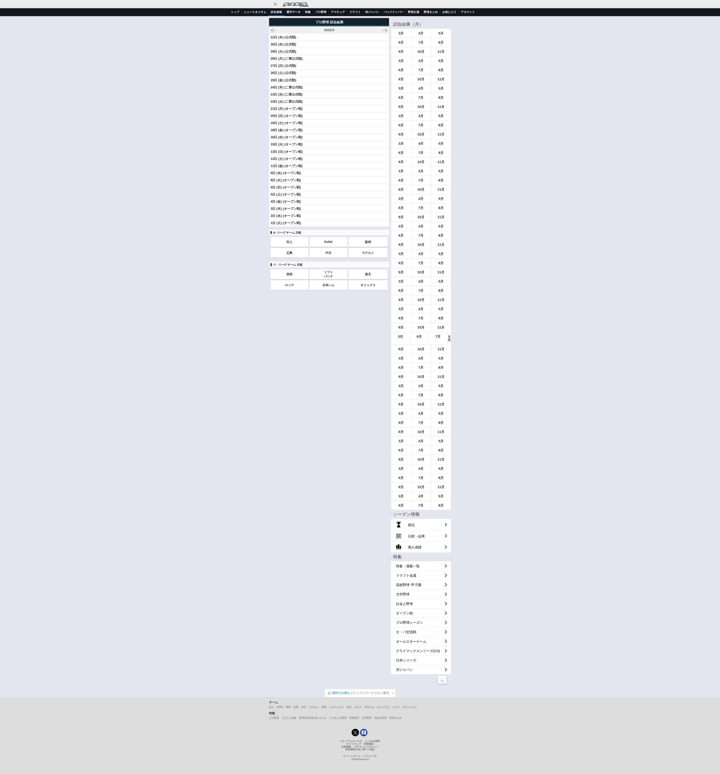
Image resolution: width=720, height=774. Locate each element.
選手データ (293, 12)
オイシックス (409, 706)
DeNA (328, 241)
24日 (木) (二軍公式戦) (287, 87)
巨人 (289, 241)
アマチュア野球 (337, 717)
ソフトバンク (328, 274)
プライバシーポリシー (366, 746)
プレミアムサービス (351, 741)
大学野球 (367, 717)
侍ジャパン (372, 12)
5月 (441, 33)
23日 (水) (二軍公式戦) (287, 94)
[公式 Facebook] (364, 732)
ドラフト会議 (289, 717)
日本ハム (328, 285)
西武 (289, 274)
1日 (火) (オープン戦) (286, 223)
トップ (235, 12)
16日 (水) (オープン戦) (287, 137)
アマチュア (338, 12)
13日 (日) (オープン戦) (287, 151)
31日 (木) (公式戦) (283, 37)
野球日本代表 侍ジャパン (313, 717)
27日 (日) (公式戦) (283, 65)
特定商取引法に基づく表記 (360, 749)
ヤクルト (368, 252)
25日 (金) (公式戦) (283, 80)
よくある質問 (372, 741)
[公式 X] (355, 732)
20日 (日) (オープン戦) (287, 115)
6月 (401, 42)
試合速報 (276, 12)
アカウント (468, 12)
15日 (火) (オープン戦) (287, 144)
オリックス (368, 285)
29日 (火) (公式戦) (283, 51)
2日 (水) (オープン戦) (286, 215)
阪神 (368, 241)
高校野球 (354, 717)
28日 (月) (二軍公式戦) (287, 58)
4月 (421, 33)
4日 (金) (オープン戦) (286, 201)
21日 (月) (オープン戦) (287, 108)
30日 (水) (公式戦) (283, 44)
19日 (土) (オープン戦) (287, 123)
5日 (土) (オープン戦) (286, 194)
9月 (401, 51)
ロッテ (289, 285)
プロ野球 (320, 12)
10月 (420, 51)
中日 (329, 252)
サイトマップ (353, 744)
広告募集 (346, 746)
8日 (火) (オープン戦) (286, 180)
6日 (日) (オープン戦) (286, 187)
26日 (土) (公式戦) (283, 72)
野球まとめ (431, 12)
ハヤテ (395, 706)
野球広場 (413, 12)
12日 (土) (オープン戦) (287, 158)
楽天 (368, 274)
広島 (289, 252)
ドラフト (355, 12)
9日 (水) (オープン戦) (286, 173)
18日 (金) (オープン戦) (287, 130)
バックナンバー (394, 12)
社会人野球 (380, 717)
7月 (421, 42)
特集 (308, 12)
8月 (441, 42)
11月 (441, 51)
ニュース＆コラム (255, 12)
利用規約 (369, 744)
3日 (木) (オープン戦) (286, 208)
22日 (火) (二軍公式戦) (287, 101)
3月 (401, 33)
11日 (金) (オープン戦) (287, 166)
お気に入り (449, 12)
